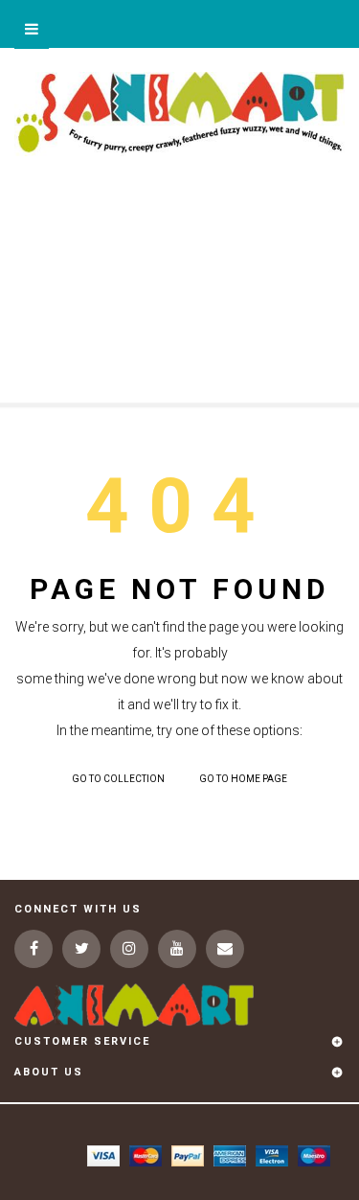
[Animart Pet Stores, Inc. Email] (225, 949)
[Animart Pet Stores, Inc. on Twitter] (81, 949)
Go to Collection (118, 778)
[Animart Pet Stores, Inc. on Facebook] (33, 949)
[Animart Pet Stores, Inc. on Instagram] (129, 949)
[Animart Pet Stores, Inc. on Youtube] (177, 949)
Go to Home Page (243, 778)
